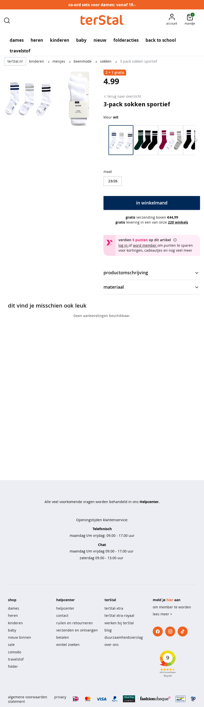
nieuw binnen (19, 637)
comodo (14, 652)
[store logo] (102, 20)
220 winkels (178, 222)
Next (196, 140)
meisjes (59, 61)
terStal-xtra (113, 608)
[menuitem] (16, 38)
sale (11, 644)
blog (108, 630)
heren (13, 615)
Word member (145, 245)
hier (169, 599)
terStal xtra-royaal (119, 615)
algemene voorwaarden (27, 697)
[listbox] (151, 181)
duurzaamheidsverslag (123, 637)
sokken (106, 61)
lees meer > (162, 614)
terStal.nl (15, 61)
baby (12, 630)
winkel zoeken (68, 644)
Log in (123, 245)
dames (13, 608)
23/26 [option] (112, 181)
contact (62, 615)
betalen (62, 637)
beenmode (83, 61)
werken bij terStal (119, 623)
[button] (171, 20)
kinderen (37, 61)
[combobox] (7, 20)
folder (13, 666)
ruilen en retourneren (74, 623)
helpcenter (65, 608)
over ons (111, 644)
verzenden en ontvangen (77, 630)
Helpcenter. (149, 501)
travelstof (16, 659)
